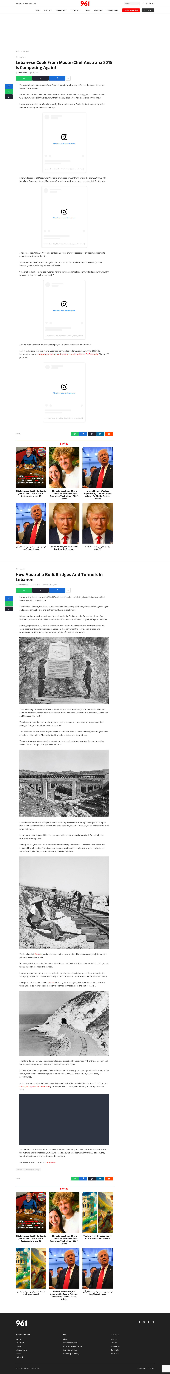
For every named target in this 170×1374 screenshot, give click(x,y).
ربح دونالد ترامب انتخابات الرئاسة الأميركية (97, 547)
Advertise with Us (131, 10)
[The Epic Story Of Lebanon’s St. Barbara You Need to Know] (97, 1212)
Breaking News (112, 10)
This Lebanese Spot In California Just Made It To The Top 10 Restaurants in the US (31, 493)
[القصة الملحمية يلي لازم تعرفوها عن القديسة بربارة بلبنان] (31, 1268)
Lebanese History (32, 1170)
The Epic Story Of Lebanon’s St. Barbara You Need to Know (97, 1237)
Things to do (75, 10)
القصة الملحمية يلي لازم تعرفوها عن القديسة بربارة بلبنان (31, 1292)
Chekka (37, 954)
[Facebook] (9, 86)
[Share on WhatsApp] (24, 78)
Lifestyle (48, 10)
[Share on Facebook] (57, 78)
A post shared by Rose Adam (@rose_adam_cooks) (64, 336)
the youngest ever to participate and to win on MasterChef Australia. (68, 354)
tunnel (51, 982)
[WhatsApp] (9, 91)
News (38, 10)
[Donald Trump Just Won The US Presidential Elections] (64, 523)
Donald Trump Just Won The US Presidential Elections (64, 547)
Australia (20, 1170)
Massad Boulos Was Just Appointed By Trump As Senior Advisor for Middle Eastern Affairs (98, 495)
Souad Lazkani (22, 73)
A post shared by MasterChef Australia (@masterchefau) (64, 244)
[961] (85, 3)
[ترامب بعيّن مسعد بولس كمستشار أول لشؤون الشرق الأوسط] (31, 523)
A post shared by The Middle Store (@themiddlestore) (64, 169)
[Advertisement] (85, 32)
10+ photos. (51, 1162)
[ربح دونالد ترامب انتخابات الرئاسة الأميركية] (97, 523)
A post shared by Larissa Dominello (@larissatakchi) (64, 418)
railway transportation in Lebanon (34, 1086)
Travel (87, 10)
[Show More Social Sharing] (68, 78)
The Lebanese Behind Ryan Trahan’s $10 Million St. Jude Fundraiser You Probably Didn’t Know (64, 495)
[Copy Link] (40, 78)
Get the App (148, 10)
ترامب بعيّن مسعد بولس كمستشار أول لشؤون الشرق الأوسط (31, 547)
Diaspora (98, 10)
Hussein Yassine (23, 585)
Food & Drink (61, 10)
